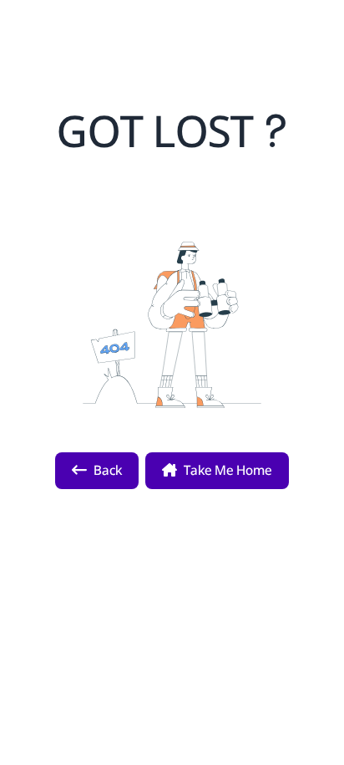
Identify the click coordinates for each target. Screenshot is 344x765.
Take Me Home (228, 470)
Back (108, 470)
